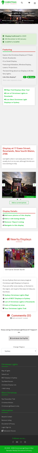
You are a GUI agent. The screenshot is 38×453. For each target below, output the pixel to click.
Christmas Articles (7, 402)
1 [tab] (16, 198)
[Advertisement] (19, 126)
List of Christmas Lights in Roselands (20, 302)
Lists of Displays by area (15, 305)
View (8, 250)
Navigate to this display (14, 225)
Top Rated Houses (7, 381)
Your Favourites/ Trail (8, 399)
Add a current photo (19, 203)
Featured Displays (28, 20)
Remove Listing (6, 420)
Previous (3, 184)
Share (32, 77)
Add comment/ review (20, 318)
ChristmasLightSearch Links (10, 406)
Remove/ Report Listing (14, 222)
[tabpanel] (19, 185)
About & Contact (7, 417)
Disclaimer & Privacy (8, 424)
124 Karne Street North (15, 269)
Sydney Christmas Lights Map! (17, 295)
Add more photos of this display (18, 215)
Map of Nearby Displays (11, 20)
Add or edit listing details (15, 219)
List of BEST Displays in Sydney (17, 298)
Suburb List (5, 374)
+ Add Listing (6, 388)
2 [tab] (20, 198)
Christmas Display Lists (9, 385)
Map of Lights (6, 371)
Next (34, 184)
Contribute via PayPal (19, 338)
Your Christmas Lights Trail (15, 308)
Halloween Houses (10, 431)
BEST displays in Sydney (9, 378)
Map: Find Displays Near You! (17, 90)
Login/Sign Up (6, 427)
